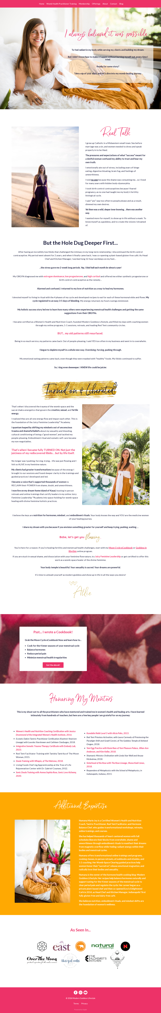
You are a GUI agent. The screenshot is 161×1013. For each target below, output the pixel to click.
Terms (76, 1003)
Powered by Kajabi (80, 1009)
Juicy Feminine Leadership (108, 556)
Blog (121, 4)
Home (41, 4)
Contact (113, 4)
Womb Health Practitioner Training (61, 4)
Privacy (84, 1003)
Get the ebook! (53, 665)
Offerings (96, 4)
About (105, 4)
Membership (84, 4)
